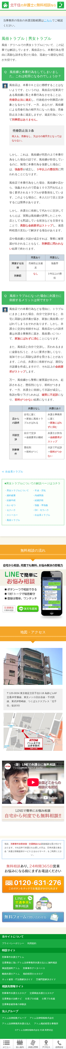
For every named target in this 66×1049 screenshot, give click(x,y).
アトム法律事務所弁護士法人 (16, 1023)
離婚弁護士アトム (11, 974)
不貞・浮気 (40, 490)
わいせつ (11, 505)
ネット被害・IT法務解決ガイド (17, 979)
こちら (48, 20)
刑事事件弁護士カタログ (14, 993)
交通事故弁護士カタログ (42, 993)
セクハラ (11, 510)
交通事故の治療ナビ (12, 998)
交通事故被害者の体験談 (14, 1004)
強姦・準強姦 (41, 505)
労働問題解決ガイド (46, 979)
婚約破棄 (11, 495)
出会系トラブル (14, 471)
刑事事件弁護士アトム (13, 957)
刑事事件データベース (34, 968)
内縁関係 (39, 495)
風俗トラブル (13, 520)
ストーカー (12, 515)
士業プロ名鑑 (48, 998)
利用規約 (31, 943)
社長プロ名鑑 (31, 998)
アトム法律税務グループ (14, 1018)
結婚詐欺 (39, 500)
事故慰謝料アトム (11, 968)
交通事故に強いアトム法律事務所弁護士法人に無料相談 (29, 962)
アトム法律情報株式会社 (42, 1018)
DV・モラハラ (42, 510)
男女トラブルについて (18, 490)
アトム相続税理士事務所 (46, 1023)
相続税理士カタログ (33, 974)
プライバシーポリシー (13, 943)
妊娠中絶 (11, 500)
